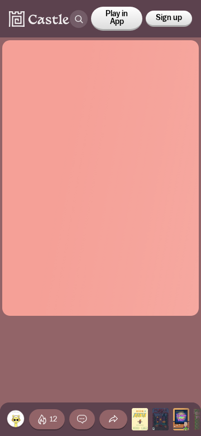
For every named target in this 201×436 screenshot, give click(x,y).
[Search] (79, 19)
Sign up (169, 18)
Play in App (117, 18)
